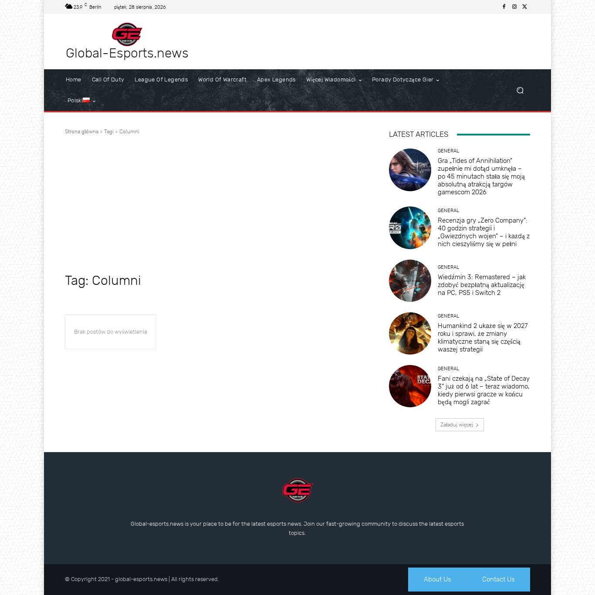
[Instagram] (514, 7)
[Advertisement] (216, 203)
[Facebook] (504, 7)
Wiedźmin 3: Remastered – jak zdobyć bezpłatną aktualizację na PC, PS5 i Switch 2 (482, 285)
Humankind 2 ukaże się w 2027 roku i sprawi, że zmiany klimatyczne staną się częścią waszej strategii (482, 337)
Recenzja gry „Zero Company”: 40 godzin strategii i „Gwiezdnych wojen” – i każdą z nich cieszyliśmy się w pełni (484, 232)
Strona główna (81, 131)
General (448, 151)
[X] (525, 7)
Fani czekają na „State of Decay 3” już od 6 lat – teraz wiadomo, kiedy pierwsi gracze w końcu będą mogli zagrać (484, 390)
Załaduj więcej (456, 425)
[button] (520, 90)
